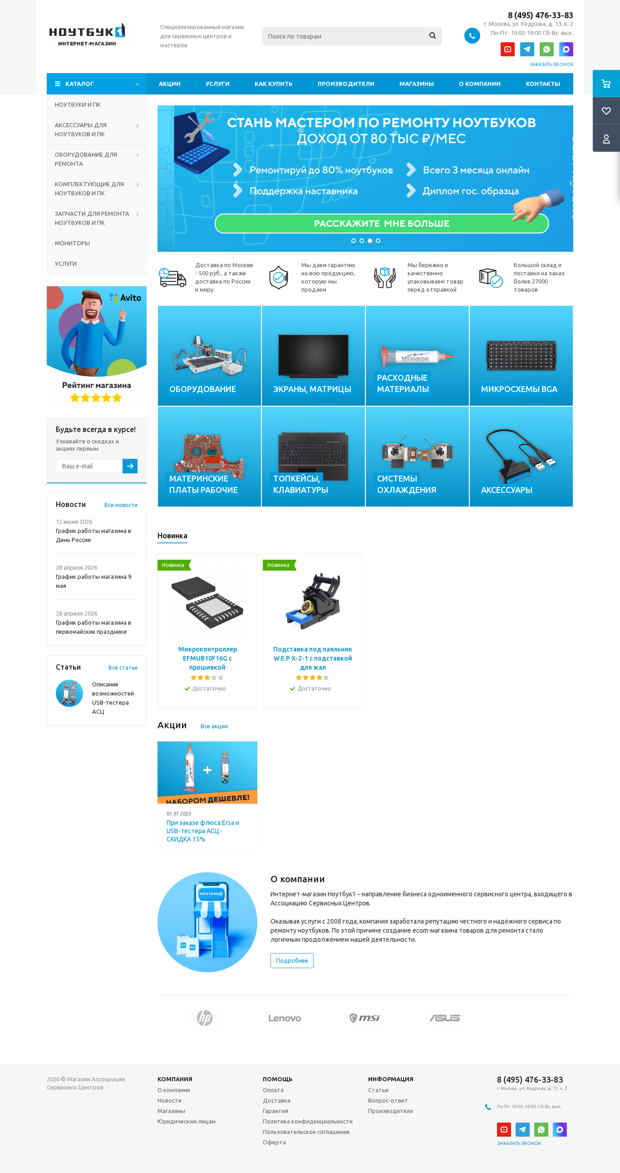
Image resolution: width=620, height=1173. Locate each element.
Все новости (121, 505)
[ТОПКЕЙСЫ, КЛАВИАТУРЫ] (313, 457)
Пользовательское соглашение (306, 1131)
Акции (170, 83)
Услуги (218, 83)
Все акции (214, 726)
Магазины (416, 83)
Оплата (273, 1090)
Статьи (378, 1090)
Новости (169, 1100)
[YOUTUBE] (508, 49)
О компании (480, 83)
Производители (346, 83)
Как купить (274, 83)
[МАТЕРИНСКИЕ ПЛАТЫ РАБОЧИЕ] (209, 457)
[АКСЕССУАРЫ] (521, 457)
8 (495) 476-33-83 (540, 15)
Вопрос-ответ (388, 1100)
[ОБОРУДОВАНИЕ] (209, 356)
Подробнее (292, 960)
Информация (390, 1079)
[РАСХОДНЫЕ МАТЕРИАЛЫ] (417, 356)
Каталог (79, 83)
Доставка (276, 1100)
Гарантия (275, 1111)
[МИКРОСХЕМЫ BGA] (521, 356)
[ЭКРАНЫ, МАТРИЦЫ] (313, 356)
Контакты (543, 83)
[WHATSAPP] (547, 49)
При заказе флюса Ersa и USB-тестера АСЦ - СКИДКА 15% (203, 831)
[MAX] (566, 49)
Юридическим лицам (186, 1121)
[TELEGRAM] (527, 49)
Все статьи (123, 668)
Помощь (278, 1079)
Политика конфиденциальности (308, 1121)
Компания (174, 1079)
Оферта (274, 1142)
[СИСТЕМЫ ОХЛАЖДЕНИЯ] (417, 457)
